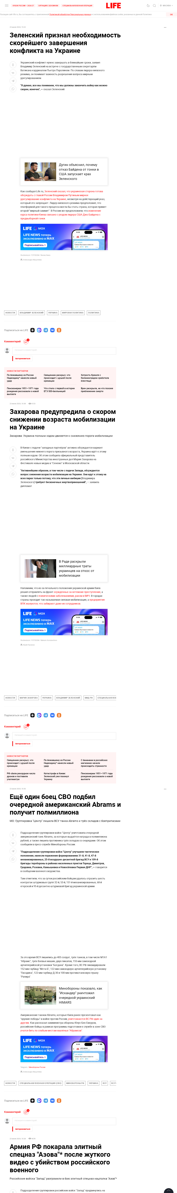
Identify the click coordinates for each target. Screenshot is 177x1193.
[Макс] (39, 330)
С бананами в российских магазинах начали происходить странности (94, 763)
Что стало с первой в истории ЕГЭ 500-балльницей (59, 390)
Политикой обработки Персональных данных (70, 14)
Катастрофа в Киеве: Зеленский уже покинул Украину (56, 776)
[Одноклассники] (59, 330)
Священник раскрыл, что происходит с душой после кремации (57, 377)
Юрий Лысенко (29, 645)
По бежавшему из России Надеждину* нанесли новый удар (22, 377)
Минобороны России (37, 1067)
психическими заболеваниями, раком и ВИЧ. (64, 595)
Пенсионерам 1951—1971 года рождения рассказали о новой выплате (23, 391)
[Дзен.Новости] (32, 330)
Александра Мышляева (32, 260)
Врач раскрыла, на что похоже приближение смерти (97, 390)
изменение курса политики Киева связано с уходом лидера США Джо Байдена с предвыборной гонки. (60, 214)
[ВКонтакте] (52, 330)
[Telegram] (46, 330)
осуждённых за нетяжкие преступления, (77, 592)
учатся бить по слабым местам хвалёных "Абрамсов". (51, 1030)
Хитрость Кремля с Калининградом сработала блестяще (95, 377)
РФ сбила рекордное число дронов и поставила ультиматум (21, 776)
